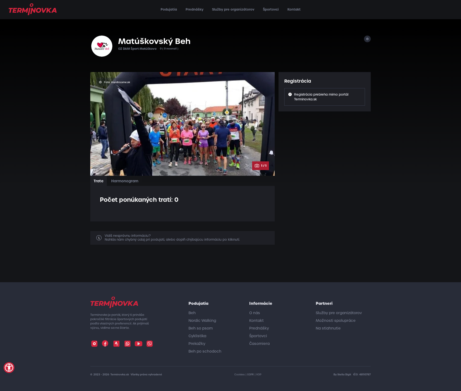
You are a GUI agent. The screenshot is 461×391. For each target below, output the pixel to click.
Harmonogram (124, 180)
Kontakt (294, 9)
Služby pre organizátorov (233, 9)
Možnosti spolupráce (336, 320)
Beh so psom (200, 328)
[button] (9, 367)
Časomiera (259, 343)
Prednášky (194, 9)
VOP (258, 374)
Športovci (271, 9)
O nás (254, 313)
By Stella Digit (343, 374)
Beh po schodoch (204, 351)
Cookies (239, 374)
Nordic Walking (202, 320)
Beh (192, 313)
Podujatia (169, 9)
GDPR (250, 374)
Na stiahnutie (328, 328)
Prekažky (196, 343)
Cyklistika (197, 336)
